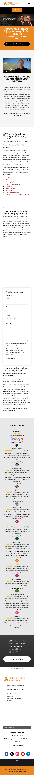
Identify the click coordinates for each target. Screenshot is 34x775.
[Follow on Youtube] (23, 754)
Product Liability (11, 188)
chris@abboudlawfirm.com (15, 689)
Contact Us (17, 659)
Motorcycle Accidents (12, 180)
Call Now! (18, 10)
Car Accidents (10, 178)
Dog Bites (9, 186)
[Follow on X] (12, 754)
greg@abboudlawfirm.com (15, 685)
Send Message (10, 358)
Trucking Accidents (11, 182)
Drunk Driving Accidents (13, 184)
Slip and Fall (9, 190)
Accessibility (22, 771)
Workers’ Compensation (13, 192)
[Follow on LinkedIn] (28, 754)
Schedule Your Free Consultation (17, 44)
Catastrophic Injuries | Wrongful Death (17, 195)
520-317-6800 (19, 641)
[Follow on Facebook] (6, 754)
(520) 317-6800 (17, 745)
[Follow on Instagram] (17, 754)
